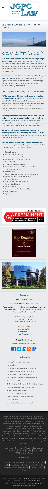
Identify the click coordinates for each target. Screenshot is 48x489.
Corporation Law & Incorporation (17, 381)
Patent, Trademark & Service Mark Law (20, 396)
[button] (3, 8)
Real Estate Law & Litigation (16, 393)
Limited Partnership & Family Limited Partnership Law (25, 384)
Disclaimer (37, 450)
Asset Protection (12, 400)
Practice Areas (38, 448)
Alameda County (16, 465)
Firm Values (19, 448)
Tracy (24, 470)
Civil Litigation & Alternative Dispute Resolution (22, 377)
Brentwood (7, 467)
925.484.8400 (36, 483)
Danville (6, 465)
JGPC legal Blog (20, 453)
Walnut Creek (40, 462)
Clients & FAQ (12, 450)
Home (6, 448)
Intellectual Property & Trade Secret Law (20, 387)
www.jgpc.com (30, 485)
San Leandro (17, 467)
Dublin (22, 462)
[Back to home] (24, 8)
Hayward (41, 467)
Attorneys (28, 448)
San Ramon (30, 462)
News (12, 448)
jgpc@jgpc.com (18, 485)
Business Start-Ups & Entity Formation (20, 374)
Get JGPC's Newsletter (24, 340)
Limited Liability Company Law (17, 390)
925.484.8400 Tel (24, 331)
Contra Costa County (31, 465)
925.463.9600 (33, 480)
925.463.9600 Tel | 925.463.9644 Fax (24, 322)
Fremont (26, 467)
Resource (22, 450)
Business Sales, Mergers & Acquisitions (20, 371)
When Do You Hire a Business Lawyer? (20, 403)
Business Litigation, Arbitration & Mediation (21, 368)
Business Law (11, 365)
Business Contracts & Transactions (18, 362)
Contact (29, 450)
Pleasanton (6, 462)
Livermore (15, 462)
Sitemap (30, 453)
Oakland (33, 467)
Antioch (42, 465)
